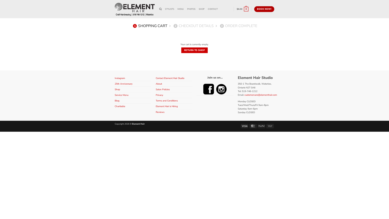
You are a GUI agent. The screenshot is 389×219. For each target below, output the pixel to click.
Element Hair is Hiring (167, 106)
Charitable (120, 106)
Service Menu (121, 95)
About (159, 83)
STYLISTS (169, 9)
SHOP (202, 9)
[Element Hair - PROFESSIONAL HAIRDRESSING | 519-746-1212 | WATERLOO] (135, 9)
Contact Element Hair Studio (170, 78)
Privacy (159, 95)
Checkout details (194, 26)
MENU (180, 9)
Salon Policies (163, 89)
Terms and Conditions (167, 100)
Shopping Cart (150, 26)
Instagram (120, 78)
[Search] (160, 9)
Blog (117, 100)
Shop (117, 89)
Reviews (160, 112)
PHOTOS (191, 9)
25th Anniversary (124, 83)
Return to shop (194, 50)
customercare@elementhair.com (260, 94)
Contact (213, 9)
